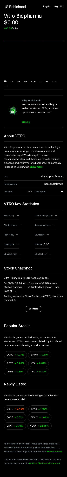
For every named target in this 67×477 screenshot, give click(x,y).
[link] (47, 6)
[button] (5, 83)
